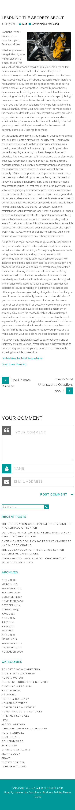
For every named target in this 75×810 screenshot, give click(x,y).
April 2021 (8, 635)
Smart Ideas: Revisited (14, 364)
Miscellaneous (13, 724)
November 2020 (12, 651)
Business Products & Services (25, 682)
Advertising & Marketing (45, 24)
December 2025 (12, 597)
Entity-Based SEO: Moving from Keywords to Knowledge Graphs (37, 543)
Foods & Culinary (15, 699)
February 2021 (12, 643)
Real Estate (11, 737)
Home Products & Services (22, 711)
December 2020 (12, 647)
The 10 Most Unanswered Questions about (55, 385)
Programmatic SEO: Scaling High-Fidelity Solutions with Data (33, 560)
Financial (9, 694)
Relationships (12, 741)
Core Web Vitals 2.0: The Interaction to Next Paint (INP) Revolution (36, 534)
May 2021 (8, 630)
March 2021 (9, 639)
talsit (24, 24)
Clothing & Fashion (16, 686)
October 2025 (11, 605)
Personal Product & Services (25, 728)
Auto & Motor (12, 678)
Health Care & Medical (19, 707)
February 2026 (12, 588)
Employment (11, 690)
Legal (6, 720)
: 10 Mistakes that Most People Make (22, 358)
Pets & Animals (13, 733)
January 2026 (11, 592)
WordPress (34, 792)
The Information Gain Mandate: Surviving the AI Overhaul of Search (37, 526)
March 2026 (10, 584)
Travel (7, 758)
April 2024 (9, 618)
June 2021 (8, 626)
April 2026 (9, 580)
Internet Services (16, 716)
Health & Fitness (14, 703)
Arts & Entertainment (19, 673)
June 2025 (8, 613)
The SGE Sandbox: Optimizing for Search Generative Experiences (33, 552)
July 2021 (8, 622)
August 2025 (10, 609)
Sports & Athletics (16, 749)
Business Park (50, 792)
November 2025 (12, 601)
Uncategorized (13, 762)
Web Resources (14, 766)
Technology (11, 754)
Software (9, 745)
